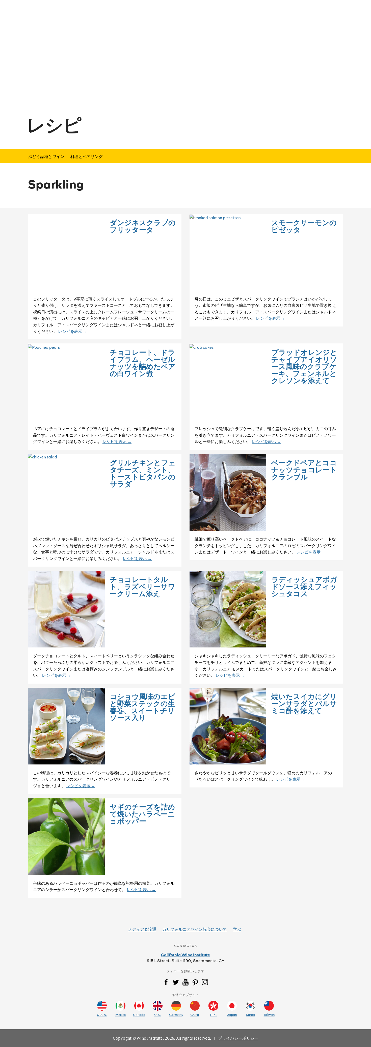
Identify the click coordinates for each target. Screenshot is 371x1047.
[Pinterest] (195, 983)
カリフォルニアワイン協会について (194, 929)
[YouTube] (185, 983)
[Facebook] (166, 983)
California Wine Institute (185, 954)
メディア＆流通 (142, 929)
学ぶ (237, 929)
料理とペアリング (86, 156)
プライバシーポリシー (238, 1038)
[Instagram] (205, 983)
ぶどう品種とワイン (46, 156)
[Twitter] (175, 983)
